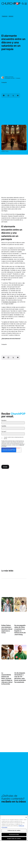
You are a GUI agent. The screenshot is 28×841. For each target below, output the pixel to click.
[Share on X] (13, 95)
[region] (14, 828)
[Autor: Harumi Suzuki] (17, 610)
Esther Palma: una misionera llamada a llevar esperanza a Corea (6, 629)
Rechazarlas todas (14, 834)
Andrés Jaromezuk (9, 76)
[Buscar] (23, 3)
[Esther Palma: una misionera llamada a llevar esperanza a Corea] (7, 604)
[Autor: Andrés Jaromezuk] (2, 77)
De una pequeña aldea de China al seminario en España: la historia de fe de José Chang (20, 630)
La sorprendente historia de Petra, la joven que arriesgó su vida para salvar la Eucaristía (7, 678)
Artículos (11, 16)
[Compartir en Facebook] (3, 95)
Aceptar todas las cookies (14, 838)
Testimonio (4, 16)
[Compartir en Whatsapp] (8, 95)
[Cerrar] (26, 817)
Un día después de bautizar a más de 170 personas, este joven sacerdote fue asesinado (20, 677)
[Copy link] (17, 95)
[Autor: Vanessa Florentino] (4, 610)
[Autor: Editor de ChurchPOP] (17, 657)
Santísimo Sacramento (9, 302)
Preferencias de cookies (14, 830)
